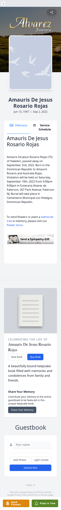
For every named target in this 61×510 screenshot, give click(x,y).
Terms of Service (40, 494)
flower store (15, 225)
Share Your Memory (22, 409)
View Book (16, 356)
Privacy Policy (21, 494)
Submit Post (30, 467)
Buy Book (35, 356)
